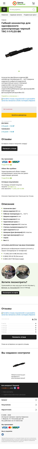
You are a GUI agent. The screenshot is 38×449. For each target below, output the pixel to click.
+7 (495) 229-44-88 (17, 189)
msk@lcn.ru (5, 388)
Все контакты (8, 392)
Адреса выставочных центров (14, 394)
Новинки (4, 15)
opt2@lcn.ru (12, 187)
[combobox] (23, 9)
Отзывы (31, 196)
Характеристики (13, 196)
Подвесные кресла (31, 15)
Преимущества (23, 196)
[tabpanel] (19, 52)
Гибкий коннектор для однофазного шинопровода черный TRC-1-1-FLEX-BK (18, 377)
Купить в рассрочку (19, 115)
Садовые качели (16, 15)
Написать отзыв (9, 148)
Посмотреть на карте (10, 293)
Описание (4, 196)
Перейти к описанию (9, 96)
